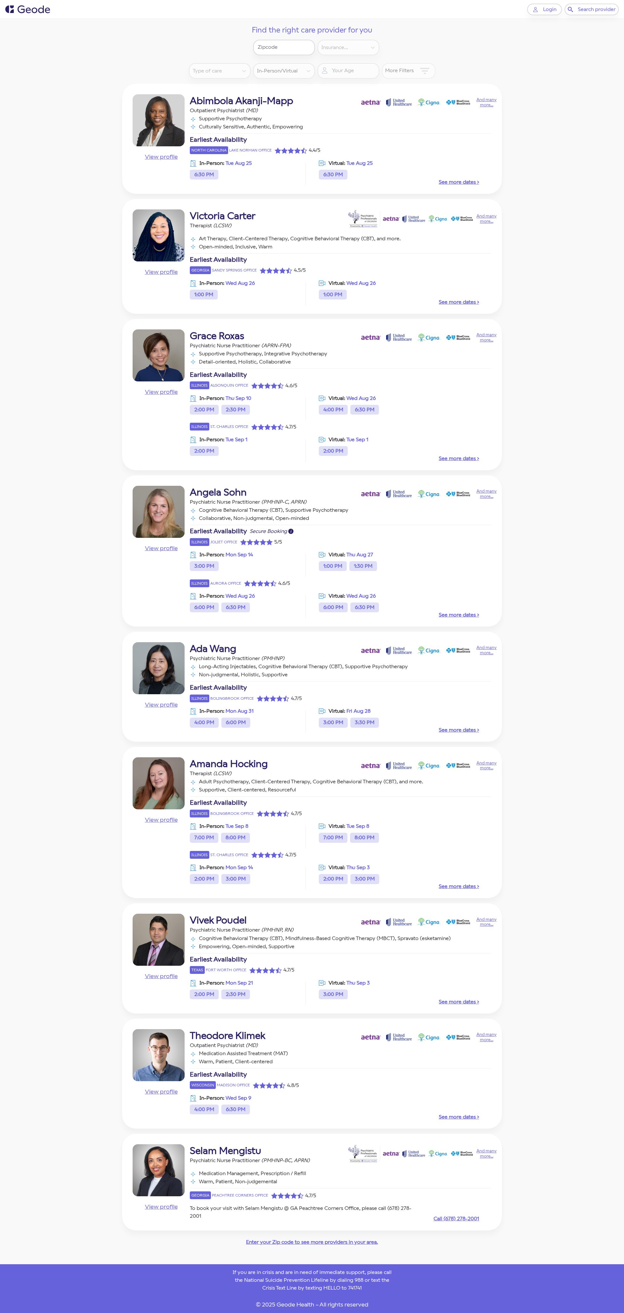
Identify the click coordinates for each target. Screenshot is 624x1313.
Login (549, 9)
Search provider (597, 9)
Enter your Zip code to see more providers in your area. (312, 1242)
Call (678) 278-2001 (456, 1218)
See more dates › (459, 182)
